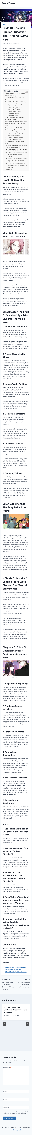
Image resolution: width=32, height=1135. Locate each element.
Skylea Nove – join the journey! (16, 972)
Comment (7, 1067)
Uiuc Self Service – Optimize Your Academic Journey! (23, 983)
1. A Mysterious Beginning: (15, 132)
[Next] (27, 1024)
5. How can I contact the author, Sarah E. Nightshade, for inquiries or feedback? (17, 165)
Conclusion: (8, 169)
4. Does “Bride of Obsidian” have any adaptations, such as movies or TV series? (17, 160)
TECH (4, 24)
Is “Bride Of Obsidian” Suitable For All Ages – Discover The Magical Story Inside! (16, 124)
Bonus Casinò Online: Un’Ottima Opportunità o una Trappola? (15, 1009)
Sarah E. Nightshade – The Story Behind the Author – (14, 118)
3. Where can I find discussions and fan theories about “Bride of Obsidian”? (17, 154)
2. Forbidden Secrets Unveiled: (16, 133)
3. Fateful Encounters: (14, 135)
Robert (6, 43)
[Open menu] (28, 3)
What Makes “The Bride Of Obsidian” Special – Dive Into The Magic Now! (16, 103)
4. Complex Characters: (14, 111)
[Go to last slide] (4, 1024)
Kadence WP (17, 1130)
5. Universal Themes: (13, 113)
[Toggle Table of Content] (26, 91)
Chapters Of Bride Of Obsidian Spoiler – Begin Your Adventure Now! (16, 129)
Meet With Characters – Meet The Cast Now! (15, 99)
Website (6, 1107)
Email (5, 1099)
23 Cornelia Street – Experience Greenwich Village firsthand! (8, 984)
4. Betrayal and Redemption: (15, 137)
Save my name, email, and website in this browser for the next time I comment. (16, 1112)
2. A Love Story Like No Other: (16, 108)
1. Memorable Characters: (14, 106)
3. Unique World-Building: (15, 109)
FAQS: (6, 143)
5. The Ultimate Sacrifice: (15, 139)
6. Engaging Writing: (13, 115)
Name (5, 1091)
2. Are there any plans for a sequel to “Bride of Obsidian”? (17, 150)
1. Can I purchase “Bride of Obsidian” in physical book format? (17, 146)
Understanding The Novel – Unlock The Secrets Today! (15, 95)
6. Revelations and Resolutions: (16, 141)
